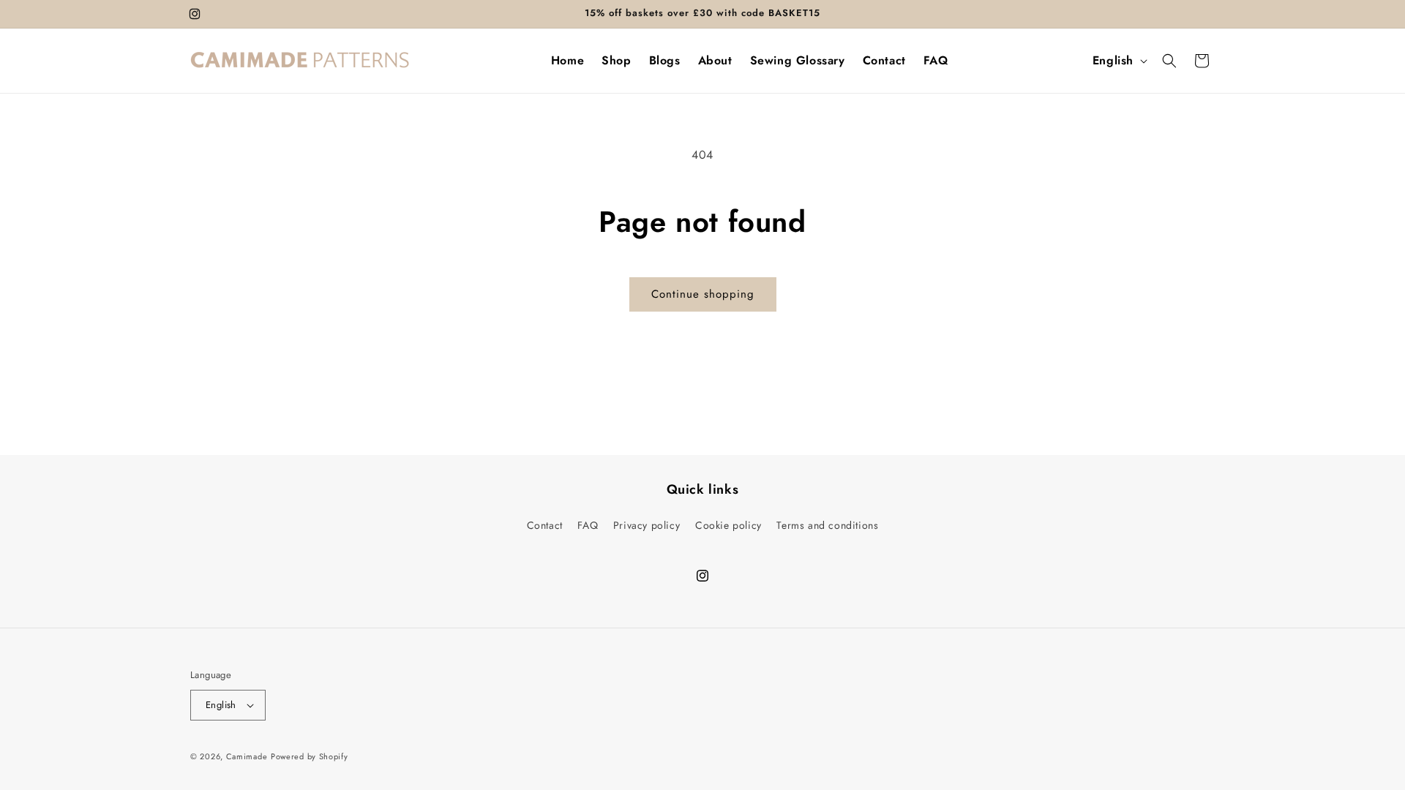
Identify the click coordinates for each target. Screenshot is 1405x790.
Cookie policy (728, 525)
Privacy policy (646, 525)
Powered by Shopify (309, 756)
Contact (545, 525)
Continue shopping (702, 294)
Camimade (247, 756)
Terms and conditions (827, 525)
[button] (1169, 61)
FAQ (587, 525)
